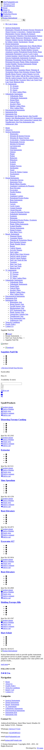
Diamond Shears (11, 70)
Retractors (19, 38)
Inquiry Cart (9, 690)
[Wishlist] (22, 393)
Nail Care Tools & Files (18, 260)
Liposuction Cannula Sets (32, 120)
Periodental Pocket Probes (28, 52)
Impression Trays (25, 46)
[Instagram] (7, 673)
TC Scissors (14, 86)
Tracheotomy (23, 42)
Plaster (7, 38)
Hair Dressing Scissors (27, 72)
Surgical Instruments (12, 28)
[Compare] (22, 397)
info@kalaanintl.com (10, 2)
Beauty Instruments (12, 68)
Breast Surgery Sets (25, 116)
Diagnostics (9, 30)
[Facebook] (1, 673)
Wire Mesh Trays (18, 66)
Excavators (16, 50)
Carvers (25, 54)
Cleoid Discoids (23, 56)
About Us (8, 130)
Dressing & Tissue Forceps (19, 138)
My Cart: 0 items (11, 24)
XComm (40, 748)
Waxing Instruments (24, 64)
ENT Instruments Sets (18, 310)
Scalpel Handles (11, 64)
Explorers (32, 58)
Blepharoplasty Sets (22, 118)
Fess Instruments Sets (27, 122)
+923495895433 (9, 6)
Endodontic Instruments (20, 58)
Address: (4, 723)
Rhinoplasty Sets (11, 116)
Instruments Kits (11, 112)
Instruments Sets (11, 114)
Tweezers (22, 80)
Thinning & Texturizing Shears (21, 240)
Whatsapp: (4, 729)
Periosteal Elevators (12, 62)
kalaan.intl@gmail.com (13, 740)
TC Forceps (14, 88)
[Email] (22, 395)
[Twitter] (3, 673)
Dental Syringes (15, 230)
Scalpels (34, 38)
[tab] (9, 347)
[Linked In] (9, 673)
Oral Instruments (30, 36)
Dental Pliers (14, 100)
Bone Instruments (16, 200)
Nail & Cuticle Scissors (13, 78)
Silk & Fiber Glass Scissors (30, 76)
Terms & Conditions (12, 322)
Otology (39, 36)
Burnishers (18, 54)
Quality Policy (10, 324)
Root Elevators (15, 188)
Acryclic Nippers (16, 250)
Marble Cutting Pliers (17, 106)
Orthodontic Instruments (14, 94)
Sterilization (28, 40)
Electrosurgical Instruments (15, 110)
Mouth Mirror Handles (18, 184)
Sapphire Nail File (9, 352)
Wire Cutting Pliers (16, 108)
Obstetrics (20, 36)
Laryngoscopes (10, 36)
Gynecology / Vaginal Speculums (28, 32)
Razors (18, 74)
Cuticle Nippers (27, 74)
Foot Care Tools (15, 266)
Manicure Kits (19, 82)
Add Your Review (16, 368)
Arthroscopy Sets (11, 124)
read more (4, 664)
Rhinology (27, 38)
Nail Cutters (16, 76)
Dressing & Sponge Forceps (24, 30)
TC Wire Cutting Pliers (18, 92)
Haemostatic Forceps (12, 34)
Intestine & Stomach (28, 34)
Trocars (31, 42)
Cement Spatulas (11, 56)
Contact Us (9, 326)
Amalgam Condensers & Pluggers (24, 48)
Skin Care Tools (32, 80)
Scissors (8, 40)
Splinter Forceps (17, 40)
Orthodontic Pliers (16, 96)
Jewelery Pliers (15, 104)
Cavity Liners (33, 54)
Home (7, 128)
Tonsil (35, 40)
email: (3, 736)
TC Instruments (10, 84)
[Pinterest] (5, 673)
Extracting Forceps (12, 46)
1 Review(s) (5, 368)
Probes (13, 38)
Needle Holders (26, 50)
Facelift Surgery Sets (17, 306)
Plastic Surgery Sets (16, 120)
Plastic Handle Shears (17, 244)
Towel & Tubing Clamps (19, 172)
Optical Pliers (15, 102)
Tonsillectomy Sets (12, 122)
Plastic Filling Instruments (29, 62)
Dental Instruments (12, 44)
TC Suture (13, 90)
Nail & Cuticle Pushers (30, 78)
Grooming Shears (24, 70)
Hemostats (9, 60)
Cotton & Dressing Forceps (19, 212)
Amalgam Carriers (12, 52)
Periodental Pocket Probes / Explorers (26, 60)
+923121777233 (9, 4)
